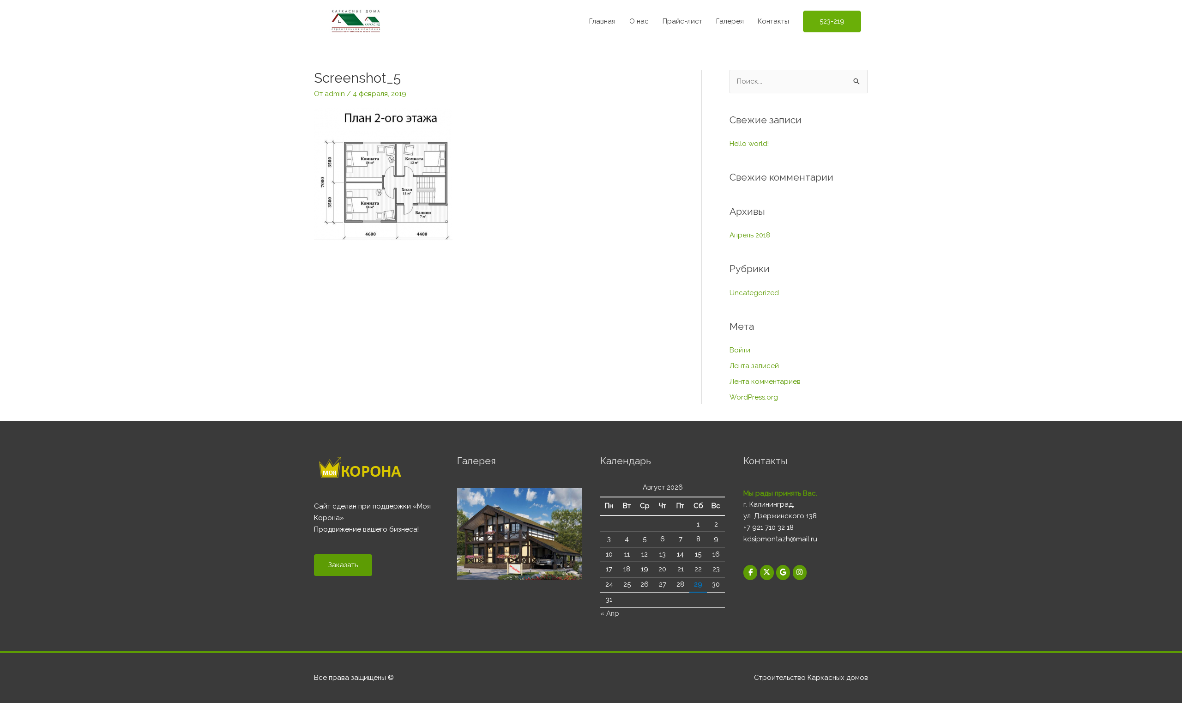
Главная (602, 21)
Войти (740, 350)
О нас (639, 21)
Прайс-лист (682, 21)
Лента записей (754, 366)
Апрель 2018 (750, 235)
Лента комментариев (765, 381)
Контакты (773, 21)
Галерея (730, 21)
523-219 (832, 21)
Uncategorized (754, 293)
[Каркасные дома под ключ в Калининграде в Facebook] (750, 572)
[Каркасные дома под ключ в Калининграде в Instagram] (800, 572)
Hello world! (749, 143)
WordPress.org (754, 397)
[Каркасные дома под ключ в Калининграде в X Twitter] (767, 572)
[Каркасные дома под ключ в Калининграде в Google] (783, 572)
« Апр (609, 613)
